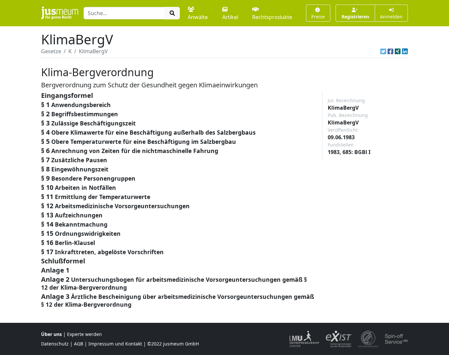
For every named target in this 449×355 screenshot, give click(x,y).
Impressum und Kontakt (115, 344)
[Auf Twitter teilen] (383, 51)
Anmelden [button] (391, 16)
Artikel (230, 17)
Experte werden (84, 334)
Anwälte (198, 17)
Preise (318, 16)
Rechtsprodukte (272, 17)
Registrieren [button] (355, 16)
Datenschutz (55, 344)
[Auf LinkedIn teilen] (405, 51)
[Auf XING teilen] (398, 51)
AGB (78, 344)
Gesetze (51, 51)
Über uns (51, 334)
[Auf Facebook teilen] (390, 51)
